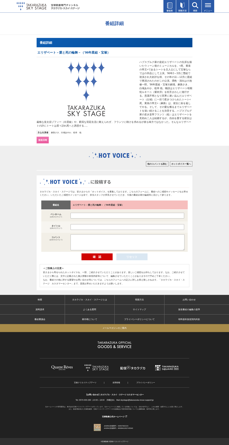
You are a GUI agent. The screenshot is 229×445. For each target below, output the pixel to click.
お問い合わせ (189, 299)
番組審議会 (39, 319)
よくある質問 (89, 309)
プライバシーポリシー (145, 382)
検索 (40, 299)
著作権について (89, 319)
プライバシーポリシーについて (139, 319)
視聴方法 (139, 299)
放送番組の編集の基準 (189, 309)
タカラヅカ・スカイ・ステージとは (89, 299)
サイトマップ (139, 309)
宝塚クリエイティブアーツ (85, 382)
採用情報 (116, 382)
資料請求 (40, 309)
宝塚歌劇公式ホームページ (113, 417)
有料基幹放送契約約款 (189, 319)
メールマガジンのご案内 (114, 328)
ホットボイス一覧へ (181, 164)
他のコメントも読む (157, 164)
